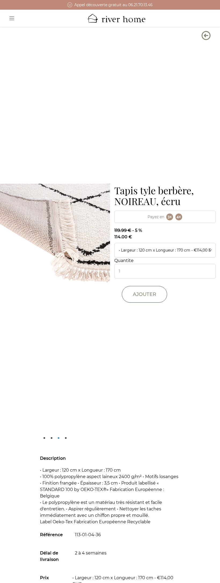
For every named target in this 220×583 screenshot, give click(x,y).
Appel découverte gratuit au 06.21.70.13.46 (113, 4)
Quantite (124, 260)
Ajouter (144, 294)
